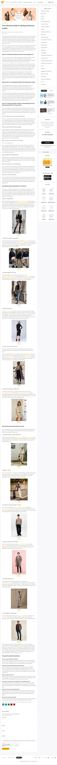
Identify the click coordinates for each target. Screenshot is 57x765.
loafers (26, 356)
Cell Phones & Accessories (27, 2)
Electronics (20, 2)
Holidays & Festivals (45, 11)
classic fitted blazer (23, 201)
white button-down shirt (23, 393)
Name (3, 725)
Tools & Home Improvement (46, 60)
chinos (12, 472)
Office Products (44, 58)
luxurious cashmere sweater (19, 507)
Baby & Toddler (44, 47)
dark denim (4, 617)
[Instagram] (46, 757)
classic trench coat (26, 355)
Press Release (44, 42)
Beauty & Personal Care (46, 31)
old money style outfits (20, 702)
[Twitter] (41, 757)
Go (37, 2)
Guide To (43, 68)
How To (42, 81)
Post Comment (6, 748)
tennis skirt (26, 240)
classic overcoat (22, 544)
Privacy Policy (47, 147)
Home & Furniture (44, 37)
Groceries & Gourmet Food (46, 55)
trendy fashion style (27, 702)
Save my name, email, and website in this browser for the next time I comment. (20, 740)
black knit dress (6, 311)
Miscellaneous (44, 45)
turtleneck (4, 545)
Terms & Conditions (11, 757)
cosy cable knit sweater (7, 393)
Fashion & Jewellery (45, 26)
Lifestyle (4, 23)
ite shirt (31, 437)
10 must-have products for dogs (47, 122)
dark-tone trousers (6, 508)
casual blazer (22, 615)
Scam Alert (43, 84)
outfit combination (13, 702)
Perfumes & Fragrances (46, 79)
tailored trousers (19, 437)
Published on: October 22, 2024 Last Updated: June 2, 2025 (13, 32)
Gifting (42, 18)
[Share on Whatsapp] (9, 704)
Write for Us (19, 757)
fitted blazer (5, 472)
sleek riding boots (21, 202)
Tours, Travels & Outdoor (46, 39)
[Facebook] (39, 757)
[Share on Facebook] (3, 704)
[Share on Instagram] (14, 704)
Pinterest (19, 236)
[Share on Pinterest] (11, 704)
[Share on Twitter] (6, 704)
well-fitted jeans (10, 356)
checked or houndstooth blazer (9, 276)
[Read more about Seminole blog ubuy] (2, 2)
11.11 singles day (46, 123)
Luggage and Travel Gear (46, 71)
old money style (7, 702)
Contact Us (4, 757)
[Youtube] (48, 757)
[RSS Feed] (52, 757)
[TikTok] (55, 757)
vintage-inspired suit (6, 582)
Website (3, 736)
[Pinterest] (43, 757)
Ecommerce (43, 34)
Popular (44, 90)
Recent (51, 90)
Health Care (43, 50)
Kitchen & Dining (44, 73)
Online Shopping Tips (13, 2)
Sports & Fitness (44, 24)
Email (3, 730)
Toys (42, 66)
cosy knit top (27, 276)
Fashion (42, 16)
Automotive (43, 76)
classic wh (27, 437)
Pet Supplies (43, 52)
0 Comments (5, 33)
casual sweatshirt (20, 242)
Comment (4, 717)
